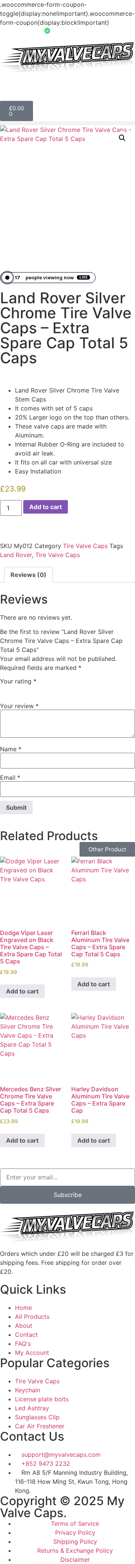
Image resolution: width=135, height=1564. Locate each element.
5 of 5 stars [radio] (48, 689)
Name (10, 749)
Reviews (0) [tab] (28, 574)
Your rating (18, 681)
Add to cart (45, 507)
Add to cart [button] (22, 991)
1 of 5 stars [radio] (4, 689)
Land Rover (16, 555)
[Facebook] (9, 1156)
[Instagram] (50, 1156)
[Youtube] (71, 1156)
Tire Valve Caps (85, 546)
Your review (19, 706)
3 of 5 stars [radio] (26, 689)
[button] (67, 123)
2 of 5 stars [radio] (15, 689)
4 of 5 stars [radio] (37, 689)
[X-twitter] (30, 1156)
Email (10, 778)
